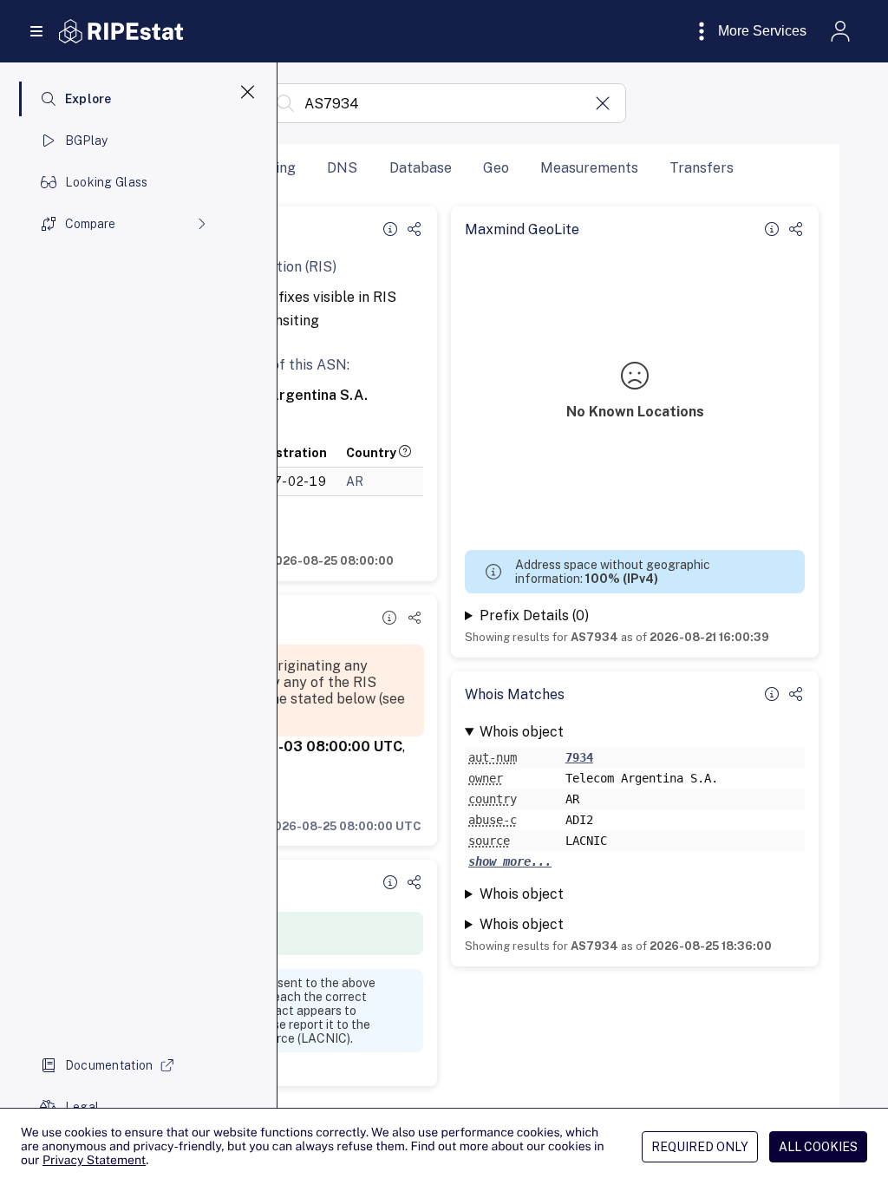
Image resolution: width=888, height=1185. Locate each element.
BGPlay (86, 140)
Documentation (109, 1065)
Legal (82, 1107)
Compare (90, 224)
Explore (88, 99)
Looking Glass (106, 182)
